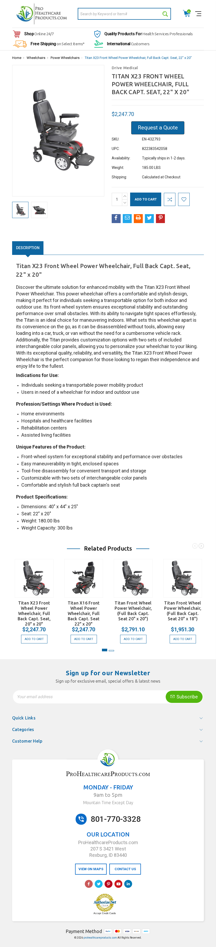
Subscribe (186, 696)
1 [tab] (104, 650)
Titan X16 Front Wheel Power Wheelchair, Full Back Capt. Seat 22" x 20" (84, 613)
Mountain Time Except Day (108, 802)
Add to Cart (34, 639)
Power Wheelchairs (65, 58)
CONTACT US (125, 869)
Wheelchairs (36, 58)
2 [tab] (111, 650)
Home (16, 58)
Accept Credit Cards (105, 913)
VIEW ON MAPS (90, 869)
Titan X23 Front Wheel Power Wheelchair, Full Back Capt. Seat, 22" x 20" (138, 58)
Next (201, 546)
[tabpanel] (34, 598)
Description (28, 248)
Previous (195, 546)
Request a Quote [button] (158, 127)
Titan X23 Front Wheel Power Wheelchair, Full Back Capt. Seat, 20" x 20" (34, 613)
